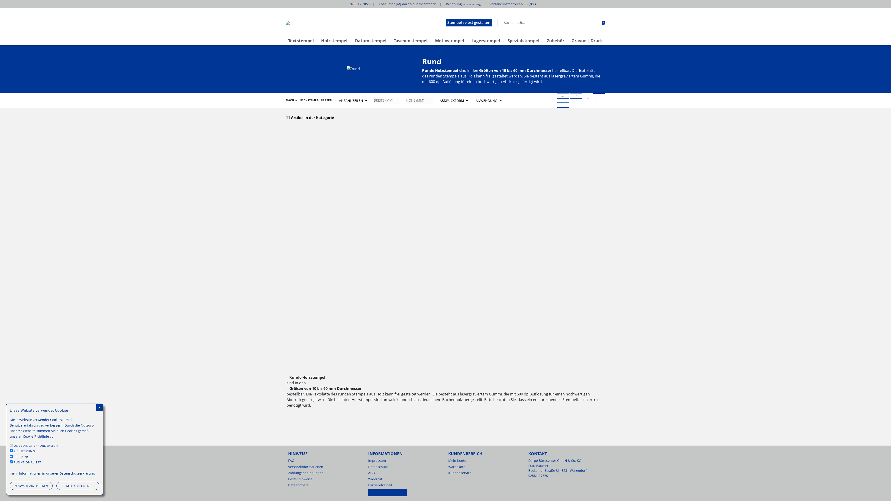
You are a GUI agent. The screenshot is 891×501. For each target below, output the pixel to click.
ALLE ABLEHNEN (78, 486)
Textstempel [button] (301, 40)
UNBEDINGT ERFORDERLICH (36, 445)
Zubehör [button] (555, 40)
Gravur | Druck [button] (587, 40)
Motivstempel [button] (449, 40)
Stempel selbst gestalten (468, 22)
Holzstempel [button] (334, 40)
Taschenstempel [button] (411, 40)
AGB (371, 473)
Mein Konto (457, 460)
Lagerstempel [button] (485, 40)
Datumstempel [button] (371, 40)
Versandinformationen (305, 467)
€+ (589, 98)
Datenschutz (378, 467)
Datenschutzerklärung (77, 473)
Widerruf (375, 479)
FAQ (291, 460)
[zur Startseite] (288, 22)
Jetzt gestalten (364, 233)
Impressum (377, 460)
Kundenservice (459, 473)
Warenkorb (456, 467)
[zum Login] (596, 22)
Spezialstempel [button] (523, 40)
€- (563, 96)
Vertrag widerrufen (387, 492)
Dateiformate (298, 485)
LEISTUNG (21, 457)
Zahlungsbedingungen (305, 473)
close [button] (99, 407)
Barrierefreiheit (380, 485)
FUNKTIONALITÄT (27, 462)
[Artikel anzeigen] (310, 155)
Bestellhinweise (300, 479)
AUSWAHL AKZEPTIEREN (31, 486)
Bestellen (310, 233)
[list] (599, 93)
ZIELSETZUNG (24, 451)
